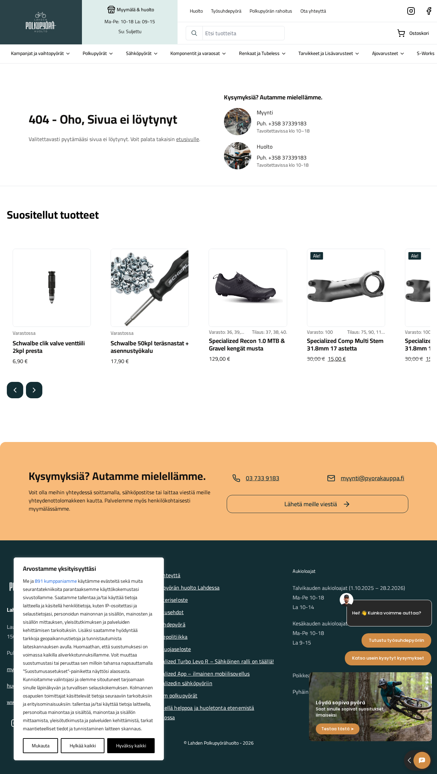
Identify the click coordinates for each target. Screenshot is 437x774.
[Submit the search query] (194, 33)
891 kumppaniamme (56, 581)
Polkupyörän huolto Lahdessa (185, 587)
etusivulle (187, 139)
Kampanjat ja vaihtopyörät (37, 53)
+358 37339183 (287, 123)
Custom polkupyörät (174, 695)
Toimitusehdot (167, 612)
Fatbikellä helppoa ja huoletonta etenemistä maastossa (202, 712)
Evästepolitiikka (169, 637)
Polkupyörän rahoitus (271, 10)
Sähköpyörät (139, 53)
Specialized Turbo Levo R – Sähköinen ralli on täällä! (212, 661)
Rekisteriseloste (169, 600)
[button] (15, 390)
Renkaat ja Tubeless (259, 53)
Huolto (196, 10)
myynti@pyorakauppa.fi (372, 478)
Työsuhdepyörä (226, 10)
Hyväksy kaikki (131, 745)
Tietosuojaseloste (170, 649)
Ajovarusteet (385, 53)
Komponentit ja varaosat (195, 53)
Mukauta (41, 745)
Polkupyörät (95, 53)
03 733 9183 (262, 478)
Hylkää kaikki (83, 745)
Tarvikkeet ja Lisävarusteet (325, 53)
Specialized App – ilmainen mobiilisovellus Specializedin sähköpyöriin (200, 678)
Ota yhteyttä (313, 10)
